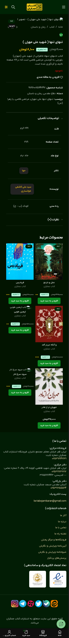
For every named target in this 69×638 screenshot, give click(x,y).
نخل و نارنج (49, 282)
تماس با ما (60, 527)
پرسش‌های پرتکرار (56, 558)
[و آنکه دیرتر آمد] (49, 324)
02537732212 (59, 471)
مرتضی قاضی (22, 99)
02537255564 (58, 488)
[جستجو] (13, 7)
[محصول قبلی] (17, 27)
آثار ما (63, 515)
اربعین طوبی (20, 311)
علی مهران (35, 99)
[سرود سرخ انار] (20, 369)
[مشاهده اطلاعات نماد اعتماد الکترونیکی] (58, 579)
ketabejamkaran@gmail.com (50, 501)
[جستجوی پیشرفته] (6, 7)
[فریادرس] (20, 261)
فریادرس (20, 282)
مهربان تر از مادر (49, 407)
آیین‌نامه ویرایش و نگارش (52, 546)
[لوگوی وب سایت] (34, 7)
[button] (49, 301)
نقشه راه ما (60, 533)
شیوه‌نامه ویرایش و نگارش (52, 552)
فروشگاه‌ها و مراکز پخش (53, 539)
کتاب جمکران (49, 286)
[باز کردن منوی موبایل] (63, 7)
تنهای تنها (47, 99)
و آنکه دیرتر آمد (49, 344)
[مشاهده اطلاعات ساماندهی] (37, 579)
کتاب (51, 27)
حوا (61, 34)
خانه (60, 27)
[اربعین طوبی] (20, 307)
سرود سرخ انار (20, 374)
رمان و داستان (38, 27)
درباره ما (62, 521)
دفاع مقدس (49, 93)
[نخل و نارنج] (49, 261)
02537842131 (59, 458)
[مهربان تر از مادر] (49, 386)
